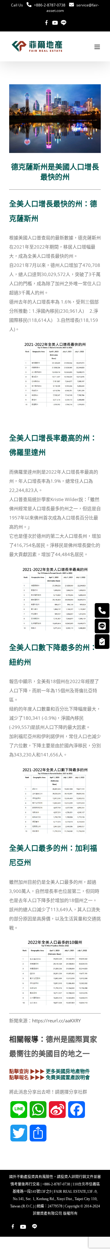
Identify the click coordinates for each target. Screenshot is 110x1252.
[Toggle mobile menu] (97, 47)
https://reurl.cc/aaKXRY (56, 1020)
